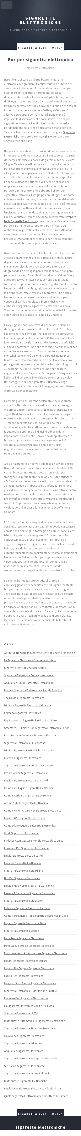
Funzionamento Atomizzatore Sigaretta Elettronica (35, 953)
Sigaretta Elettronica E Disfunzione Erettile (30, 991)
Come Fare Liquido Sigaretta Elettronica (29, 788)
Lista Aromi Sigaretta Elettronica (24, 938)
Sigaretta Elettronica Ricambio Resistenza (30, 1028)
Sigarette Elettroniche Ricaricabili (25, 668)
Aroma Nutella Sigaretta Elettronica (26, 803)
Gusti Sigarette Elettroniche (21, 833)
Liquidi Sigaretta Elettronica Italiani (25, 961)
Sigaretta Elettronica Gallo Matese (36, 342)
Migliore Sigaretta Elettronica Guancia (27, 705)
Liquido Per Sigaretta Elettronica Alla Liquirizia (32, 1088)
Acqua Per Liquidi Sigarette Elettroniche (29, 683)
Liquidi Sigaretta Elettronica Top (24, 855)
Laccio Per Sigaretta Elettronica (23, 976)
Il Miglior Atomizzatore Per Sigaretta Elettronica (33, 840)
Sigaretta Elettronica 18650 (21, 1013)
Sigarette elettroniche (40, 20)
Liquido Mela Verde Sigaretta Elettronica (29, 885)
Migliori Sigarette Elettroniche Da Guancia (29, 750)
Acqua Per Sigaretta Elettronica (23, 1051)
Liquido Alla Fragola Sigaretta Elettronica (29, 968)
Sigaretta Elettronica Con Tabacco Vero (28, 765)
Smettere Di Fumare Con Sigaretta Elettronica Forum (36, 728)
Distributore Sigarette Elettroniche (25, 1081)
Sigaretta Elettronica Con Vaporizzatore (29, 675)
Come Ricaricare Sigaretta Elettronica (27, 795)
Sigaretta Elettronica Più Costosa (24, 743)
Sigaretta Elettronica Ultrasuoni (23, 900)
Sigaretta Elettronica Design (21, 931)
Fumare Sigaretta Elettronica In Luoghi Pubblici (33, 690)
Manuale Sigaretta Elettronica (22, 863)
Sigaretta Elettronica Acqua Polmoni (26, 1073)
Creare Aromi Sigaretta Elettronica (25, 773)
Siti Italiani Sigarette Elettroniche (24, 1066)
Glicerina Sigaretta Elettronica (22, 758)
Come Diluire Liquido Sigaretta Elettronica (30, 825)
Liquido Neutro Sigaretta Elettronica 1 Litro (30, 720)
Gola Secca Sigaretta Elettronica (24, 1036)
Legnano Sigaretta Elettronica (22, 713)
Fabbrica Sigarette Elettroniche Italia (27, 908)
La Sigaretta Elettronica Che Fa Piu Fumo (29, 1006)
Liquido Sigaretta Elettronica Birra (25, 923)
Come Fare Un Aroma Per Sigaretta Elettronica (32, 810)
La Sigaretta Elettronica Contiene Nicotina (30, 660)
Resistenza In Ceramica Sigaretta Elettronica (31, 735)
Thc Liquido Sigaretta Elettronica (24, 698)
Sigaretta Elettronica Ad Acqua (23, 1043)
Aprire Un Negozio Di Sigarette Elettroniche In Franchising (39, 653)
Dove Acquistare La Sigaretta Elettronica (29, 946)
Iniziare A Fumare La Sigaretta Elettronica (29, 893)
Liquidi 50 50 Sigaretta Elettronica (24, 818)
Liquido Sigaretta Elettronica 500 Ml (26, 780)
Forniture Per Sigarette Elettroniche (26, 848)
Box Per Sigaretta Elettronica (22, 878)
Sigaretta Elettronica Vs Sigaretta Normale (30, 1058)
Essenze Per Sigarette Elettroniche (26, 998)
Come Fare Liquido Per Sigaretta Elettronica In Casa (36, 916)
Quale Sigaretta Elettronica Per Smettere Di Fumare (36, 1096)
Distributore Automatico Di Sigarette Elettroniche (34, 1021)
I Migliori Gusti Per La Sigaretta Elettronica (30, 983)
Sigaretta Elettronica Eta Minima (24, 870)
